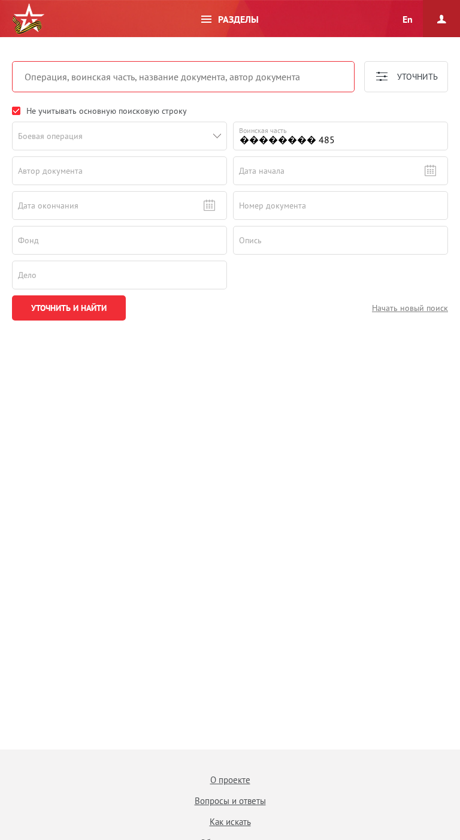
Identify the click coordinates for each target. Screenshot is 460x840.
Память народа (28, 19)
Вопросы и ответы (230, 800)
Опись (250, 240)
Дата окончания (48, 205)
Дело (27, 275)
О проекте (230, 779)
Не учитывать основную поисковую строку (106, 111)
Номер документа (272, 205)
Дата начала (262, 170)
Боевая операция (50, 136)
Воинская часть (263, 130)
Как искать (230, 821)
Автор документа (50, 170)
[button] (217, 136)
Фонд (28, 240)
